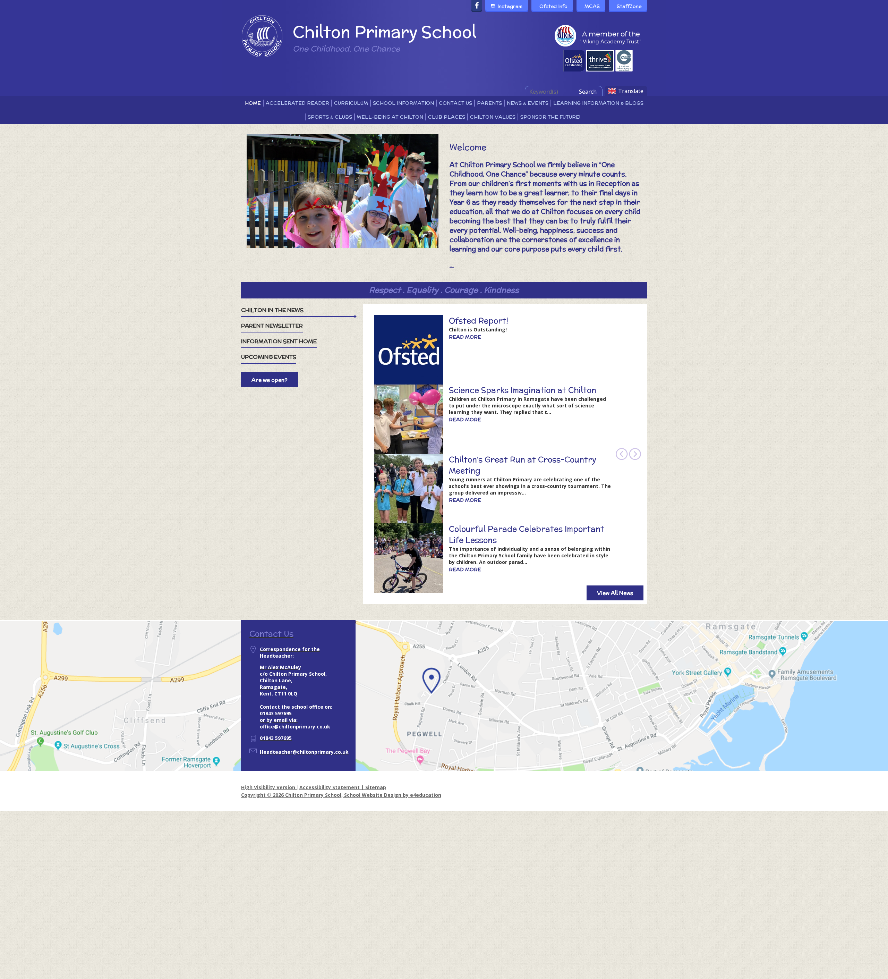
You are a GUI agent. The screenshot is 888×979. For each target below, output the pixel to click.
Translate (630, 91)
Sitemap (375, 787)
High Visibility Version (268, 787)
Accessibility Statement (329, 787)
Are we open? (269, 379)
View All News (615, 593)
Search (588, 91)
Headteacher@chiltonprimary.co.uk (304, 752)
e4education (425, 795)
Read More (465, 337)
